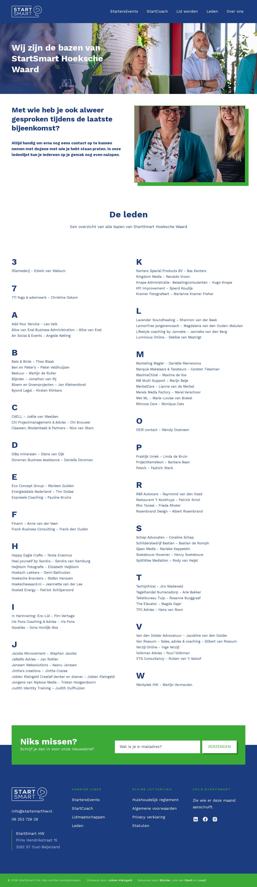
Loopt (202, 880)
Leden (212, 11)
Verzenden (219, 746)
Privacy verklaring (148, 817)
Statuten (140, 825)
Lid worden (187, 11)
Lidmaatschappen (88, 817)
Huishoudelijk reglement (155, 799)
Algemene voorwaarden (154, 808)
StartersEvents (124, 11)
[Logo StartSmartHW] (27, 11)
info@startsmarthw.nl (32, 811)
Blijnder (165, 880)
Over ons (235, 11)
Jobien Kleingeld (120, 880)
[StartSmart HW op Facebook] (205, 819)
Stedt (188, 880)
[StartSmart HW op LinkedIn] (196, 819)
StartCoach (157, 11)
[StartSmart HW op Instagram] (215, 819)
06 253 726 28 (25, 819)
